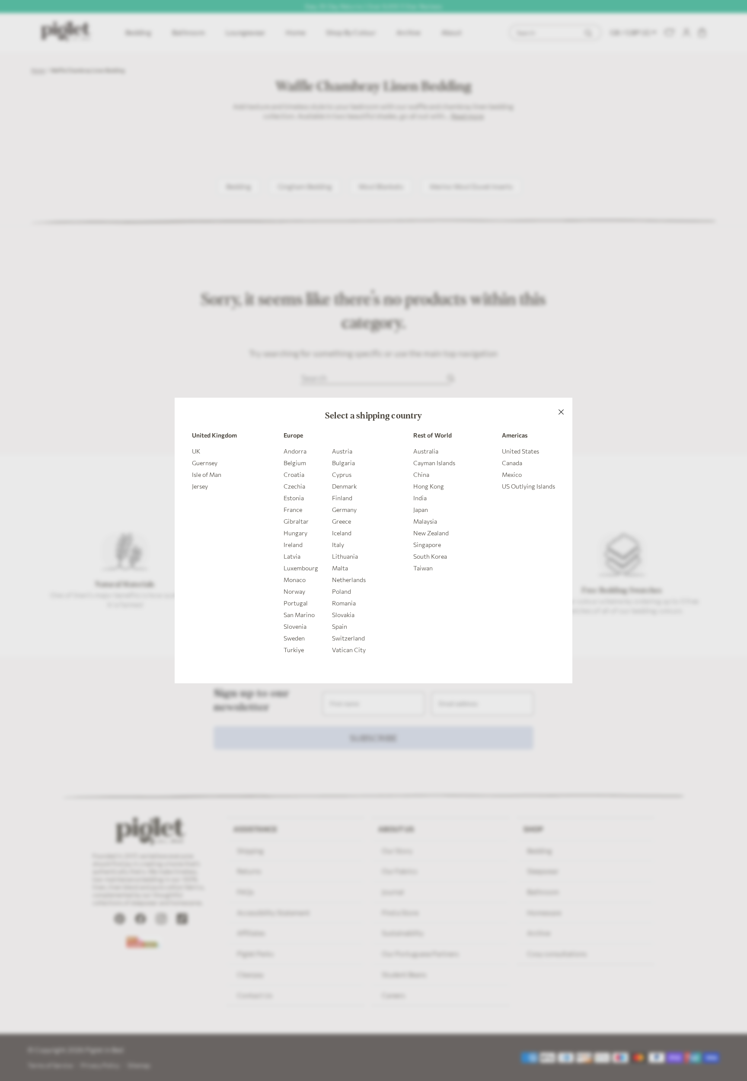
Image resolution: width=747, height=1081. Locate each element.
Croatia (294, 474)
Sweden (294, 638)
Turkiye (294, 649)
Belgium (295, 463)
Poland (341, 591)
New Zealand (431, 533)
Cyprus (341, 474)
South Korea (430, 556)
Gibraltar (296, 521)
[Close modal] (561, 409)
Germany (344, 509)
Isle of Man (206, 474)
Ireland (293, 544)
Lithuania (345, 556)
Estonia (294, 498)
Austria (342, 451)
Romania (344, 603)
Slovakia (343, 614)
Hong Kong (428, 486)
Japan (420, 509)
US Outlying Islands (528, 486)
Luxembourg (301, 568)
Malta (340, 568)
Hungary (295, 533)
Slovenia (295, 626)
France (293, 509)
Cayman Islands (434, 463)
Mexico (512, 474)
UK (196, 451)
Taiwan (423, 568)
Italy (338, 544)
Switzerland (348, 638)
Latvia (292, 556)
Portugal (296, 603)
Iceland (341, 533)
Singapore (427, 544)
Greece (341, 521)
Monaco (295, 579)
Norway (294, 591)
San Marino (299, 614)
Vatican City (349, 649)
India (420, 498)
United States (520, 451)
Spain (339, 626)
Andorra (295, 451)
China (421, 474)
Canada (512, 463)
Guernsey (204, 463)
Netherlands (349, 579)
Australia (425, 451)
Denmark (344, 486)
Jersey (200, 486)
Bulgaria (343, 463)
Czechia (294, 486)
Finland (342, 498)
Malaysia (425, 521)
